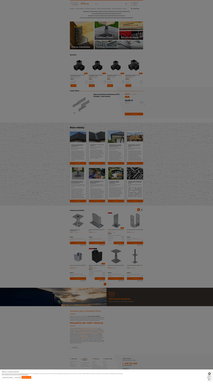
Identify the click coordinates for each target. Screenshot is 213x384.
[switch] (209, 379)
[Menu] (211, 372)
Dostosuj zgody (17, 377)
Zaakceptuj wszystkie (26, 377)
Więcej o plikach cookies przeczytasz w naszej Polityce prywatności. (15, 374)
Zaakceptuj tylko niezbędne (8, 377)
